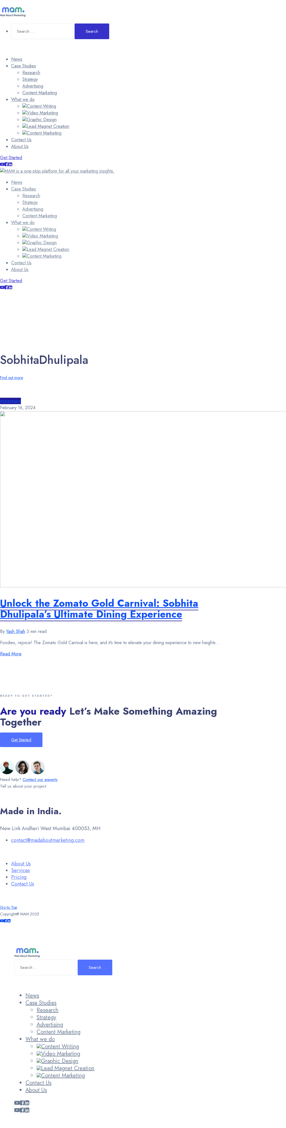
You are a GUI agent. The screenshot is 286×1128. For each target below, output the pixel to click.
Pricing (19, 877)
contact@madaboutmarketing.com (47, 840)
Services (20, 870)
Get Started (11, 157)
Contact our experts (40, 779)
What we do (23, 99)
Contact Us (21, 139)
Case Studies (23, 66)
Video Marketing (42, 113)
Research (31, 72)
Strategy (30, 79)
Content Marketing (39, 93)
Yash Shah (15, 631)
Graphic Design (42, 119)
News (16, 59)
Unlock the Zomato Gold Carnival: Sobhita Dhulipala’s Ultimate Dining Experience (99, 608)
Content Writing (41, 106)
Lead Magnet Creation (48, 126)
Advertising (32, 86)
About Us (19, 146)
